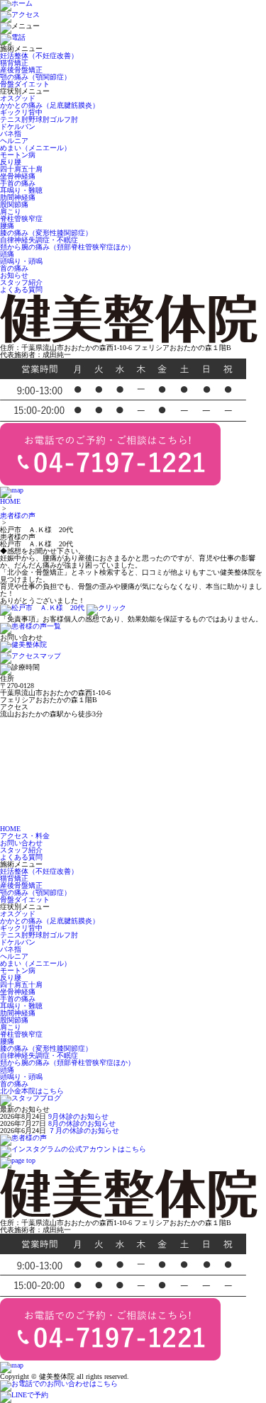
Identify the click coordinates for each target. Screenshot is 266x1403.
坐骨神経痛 (17, 176)
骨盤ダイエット (25, 84)
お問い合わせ (21, 843)
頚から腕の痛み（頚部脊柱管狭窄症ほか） (67, 247)
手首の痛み (17, 183)
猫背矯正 (14, 63)
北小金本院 (32, 1091)
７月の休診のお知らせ (83, 1130)
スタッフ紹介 (21, 282)
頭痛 (7, 254)
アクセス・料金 (25, 836)
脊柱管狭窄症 (21, 218)
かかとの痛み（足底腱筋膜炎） (49, 105)
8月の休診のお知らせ (82, 1123)
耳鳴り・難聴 (21, 190)
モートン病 (17, 155)
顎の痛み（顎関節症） (35, 77)
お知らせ (14, 275)
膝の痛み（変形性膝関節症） (46, 233)
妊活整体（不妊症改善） (39, 56)
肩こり (10, 211)
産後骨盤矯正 (21, 70)
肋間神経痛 (17, 197)
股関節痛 (14, 204)
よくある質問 (21, 289)
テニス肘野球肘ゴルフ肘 (39, 119)
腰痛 (7, 226)
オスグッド (17, 98)
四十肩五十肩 (21, 169)
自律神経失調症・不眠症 (39, 240)
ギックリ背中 (21, 112)
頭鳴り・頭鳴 (21, 261)
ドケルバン (17, 126)
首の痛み (14, 268)
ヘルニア (14, 141)
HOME (10, 501)
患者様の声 (17, 515)
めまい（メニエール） (35, 148)
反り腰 (10, 162)
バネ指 (10, 133)
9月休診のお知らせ (78, 1116)
